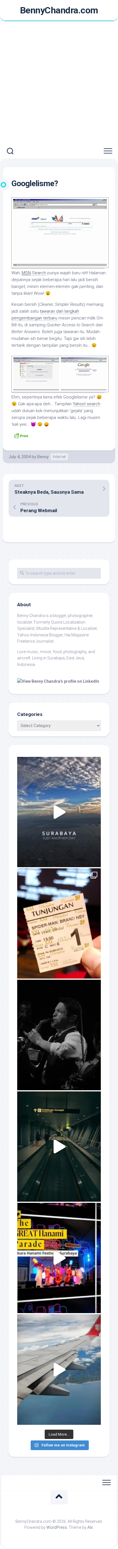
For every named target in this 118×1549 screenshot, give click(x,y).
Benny (43, 456)
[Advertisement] (59, 82)
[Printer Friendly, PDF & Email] (20, 435)
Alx (90, 1527)
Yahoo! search (86, 403)
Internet (59, 456)
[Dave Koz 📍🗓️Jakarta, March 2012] (59, 1035)
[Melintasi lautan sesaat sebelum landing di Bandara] (59, 1369)
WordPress (56, 1527)
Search (34, 272)
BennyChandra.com (59, 10)
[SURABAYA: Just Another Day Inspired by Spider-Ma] (59, 812)
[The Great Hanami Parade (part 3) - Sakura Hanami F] (59, 1258)
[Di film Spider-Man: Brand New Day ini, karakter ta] (59, 923)
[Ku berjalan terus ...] (59, 1146)
